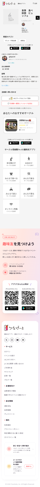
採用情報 (7, 410)
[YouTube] (17, 340)
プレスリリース (9, 414)
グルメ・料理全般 (10, 41)
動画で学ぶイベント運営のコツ (15, 395)
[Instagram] (12, 340)
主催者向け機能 (10, 391)
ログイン (7, 351)
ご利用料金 (8, 368)
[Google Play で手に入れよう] (28, 308)
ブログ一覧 (8, 380)
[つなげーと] (14, 328)
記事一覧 (7, 376)
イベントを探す (9, 355)
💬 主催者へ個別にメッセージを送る (20, 103)
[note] (23, 340)
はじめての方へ (9, 359)
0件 (25, 28)
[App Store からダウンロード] (11, 308)
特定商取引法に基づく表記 (13, 433)
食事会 (23, 41)
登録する (28, 466)
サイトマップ (8, 372)
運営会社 (7, 406)
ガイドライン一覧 (10, 437)
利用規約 (7, 425)
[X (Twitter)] (6, 340)
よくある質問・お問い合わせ (14, 363)
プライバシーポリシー (11, 429)
